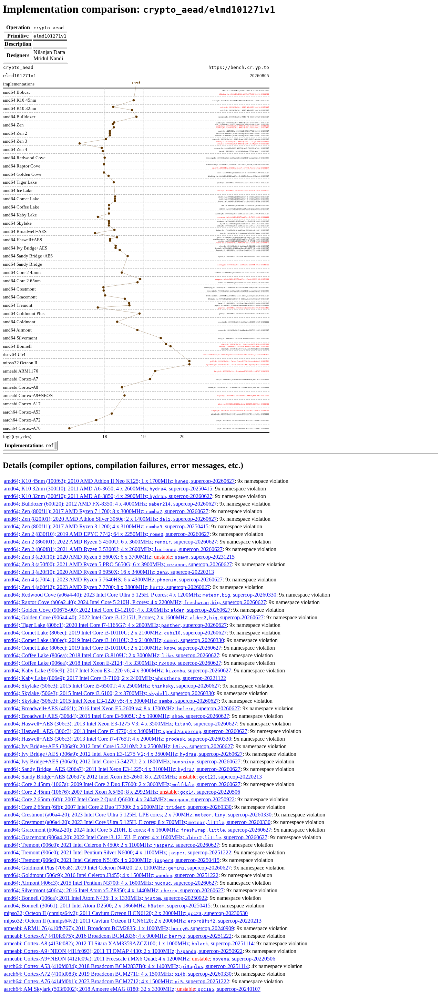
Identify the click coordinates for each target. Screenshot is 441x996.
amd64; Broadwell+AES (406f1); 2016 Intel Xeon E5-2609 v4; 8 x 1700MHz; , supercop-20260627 (122, 708)
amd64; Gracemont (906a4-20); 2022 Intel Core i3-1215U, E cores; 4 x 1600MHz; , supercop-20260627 (135, 837)
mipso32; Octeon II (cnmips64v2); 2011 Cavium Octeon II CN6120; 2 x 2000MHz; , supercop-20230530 (126, 913)
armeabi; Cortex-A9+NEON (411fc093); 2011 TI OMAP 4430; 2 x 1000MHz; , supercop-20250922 (123, 951)
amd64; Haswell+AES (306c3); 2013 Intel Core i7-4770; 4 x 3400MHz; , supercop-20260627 (125, 731)
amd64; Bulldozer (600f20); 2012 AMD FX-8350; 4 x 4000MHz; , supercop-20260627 (110, 504)
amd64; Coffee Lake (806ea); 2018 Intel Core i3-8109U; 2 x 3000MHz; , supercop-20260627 (111, 655)
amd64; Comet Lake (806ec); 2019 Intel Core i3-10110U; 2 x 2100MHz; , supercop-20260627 (115, 633)
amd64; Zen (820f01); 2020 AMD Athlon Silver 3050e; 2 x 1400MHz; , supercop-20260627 (110, 519)
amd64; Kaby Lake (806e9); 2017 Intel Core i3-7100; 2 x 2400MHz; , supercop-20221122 (115, 678)
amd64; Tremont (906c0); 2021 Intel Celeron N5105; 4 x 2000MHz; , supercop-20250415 (111, 860)
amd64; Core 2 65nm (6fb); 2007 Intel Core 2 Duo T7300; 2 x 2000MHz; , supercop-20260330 (118, 807)
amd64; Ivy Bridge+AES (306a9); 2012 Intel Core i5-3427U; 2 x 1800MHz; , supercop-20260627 (122, 761)
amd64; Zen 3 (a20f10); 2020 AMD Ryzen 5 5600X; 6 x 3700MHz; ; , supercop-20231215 (119, 557)
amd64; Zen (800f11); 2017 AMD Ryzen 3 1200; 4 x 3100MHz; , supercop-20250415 (106, 526)
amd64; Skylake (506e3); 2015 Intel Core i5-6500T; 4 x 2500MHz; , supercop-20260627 (112, 686)
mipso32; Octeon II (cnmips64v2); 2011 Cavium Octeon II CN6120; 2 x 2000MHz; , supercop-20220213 (132, 921)
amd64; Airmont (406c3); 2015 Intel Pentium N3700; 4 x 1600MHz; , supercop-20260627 (110, 883)
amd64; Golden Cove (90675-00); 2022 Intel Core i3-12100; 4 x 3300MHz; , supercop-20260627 (117, 610)
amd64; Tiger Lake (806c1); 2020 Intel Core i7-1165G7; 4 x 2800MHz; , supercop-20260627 (115, 625)
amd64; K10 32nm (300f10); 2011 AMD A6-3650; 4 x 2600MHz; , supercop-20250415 (108, 488)
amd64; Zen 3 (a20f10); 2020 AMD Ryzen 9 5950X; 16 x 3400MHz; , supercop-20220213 (109, 572)
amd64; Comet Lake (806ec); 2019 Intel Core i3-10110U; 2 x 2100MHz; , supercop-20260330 (114, 640)
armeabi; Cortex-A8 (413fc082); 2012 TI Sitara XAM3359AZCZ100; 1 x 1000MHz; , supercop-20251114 (129, 943)
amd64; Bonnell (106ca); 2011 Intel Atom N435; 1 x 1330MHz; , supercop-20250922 (105, 898)
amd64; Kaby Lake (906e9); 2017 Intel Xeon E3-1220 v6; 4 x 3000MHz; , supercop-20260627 (117, 670)
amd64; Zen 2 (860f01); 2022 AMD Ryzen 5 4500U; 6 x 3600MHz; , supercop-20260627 (110, 542)
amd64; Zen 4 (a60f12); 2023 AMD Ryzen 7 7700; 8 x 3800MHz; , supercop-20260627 (107, 587)
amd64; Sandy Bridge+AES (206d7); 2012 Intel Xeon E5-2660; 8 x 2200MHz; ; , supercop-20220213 (133, 777)
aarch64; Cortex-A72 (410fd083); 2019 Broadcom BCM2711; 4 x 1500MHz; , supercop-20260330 (118, 974)
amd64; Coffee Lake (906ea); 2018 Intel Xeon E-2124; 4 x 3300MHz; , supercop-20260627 (112, 663)
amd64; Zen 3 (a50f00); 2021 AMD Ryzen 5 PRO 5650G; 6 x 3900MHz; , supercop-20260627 (118, 564)
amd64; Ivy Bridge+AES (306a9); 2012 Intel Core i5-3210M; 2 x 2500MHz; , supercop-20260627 (118, 746)
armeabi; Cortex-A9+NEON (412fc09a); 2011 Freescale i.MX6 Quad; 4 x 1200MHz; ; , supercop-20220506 (139, 959)
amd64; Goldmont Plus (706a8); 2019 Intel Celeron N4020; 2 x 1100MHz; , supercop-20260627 (117, 868)
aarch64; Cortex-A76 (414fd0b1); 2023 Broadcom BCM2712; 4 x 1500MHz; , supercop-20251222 (116, 981)
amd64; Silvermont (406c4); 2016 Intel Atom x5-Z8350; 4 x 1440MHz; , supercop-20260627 (114, 890)
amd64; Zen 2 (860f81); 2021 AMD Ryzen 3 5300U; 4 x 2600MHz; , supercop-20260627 (113, 549)
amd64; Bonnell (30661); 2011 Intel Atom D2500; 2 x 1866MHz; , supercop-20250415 (107, 905)
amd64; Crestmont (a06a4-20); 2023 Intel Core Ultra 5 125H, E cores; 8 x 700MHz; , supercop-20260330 (137, 822)
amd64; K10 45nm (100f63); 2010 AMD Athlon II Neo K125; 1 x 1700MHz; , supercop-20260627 (119, 481)
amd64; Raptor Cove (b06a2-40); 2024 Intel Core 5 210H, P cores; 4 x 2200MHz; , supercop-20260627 (135, 602)
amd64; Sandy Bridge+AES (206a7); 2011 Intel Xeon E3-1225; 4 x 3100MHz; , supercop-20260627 (122, 769)
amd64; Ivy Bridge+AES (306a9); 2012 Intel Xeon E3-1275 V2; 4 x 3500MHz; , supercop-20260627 (123, 754)
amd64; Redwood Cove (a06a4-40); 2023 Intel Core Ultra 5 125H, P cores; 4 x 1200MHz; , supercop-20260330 (140, 595)
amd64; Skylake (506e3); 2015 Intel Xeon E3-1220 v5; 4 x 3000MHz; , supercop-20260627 (111, 701)
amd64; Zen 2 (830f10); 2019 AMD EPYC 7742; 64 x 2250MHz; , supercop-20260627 (106, 534)
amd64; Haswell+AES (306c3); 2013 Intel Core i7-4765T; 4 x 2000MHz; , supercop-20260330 (117, 739)
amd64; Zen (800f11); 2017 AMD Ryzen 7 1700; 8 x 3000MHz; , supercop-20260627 (106, 511)
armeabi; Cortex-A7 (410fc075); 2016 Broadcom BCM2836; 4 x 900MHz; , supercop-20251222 (118, 936)
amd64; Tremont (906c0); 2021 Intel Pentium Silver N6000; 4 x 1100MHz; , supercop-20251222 (117, 852)
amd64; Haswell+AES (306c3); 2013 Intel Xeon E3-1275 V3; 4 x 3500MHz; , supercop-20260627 (120, 723)
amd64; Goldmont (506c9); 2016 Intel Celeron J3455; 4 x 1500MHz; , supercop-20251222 (111, 875)
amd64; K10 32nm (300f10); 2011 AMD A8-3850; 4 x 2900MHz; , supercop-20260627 (108, 496)
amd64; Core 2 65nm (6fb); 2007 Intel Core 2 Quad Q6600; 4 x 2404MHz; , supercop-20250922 (119, 799)
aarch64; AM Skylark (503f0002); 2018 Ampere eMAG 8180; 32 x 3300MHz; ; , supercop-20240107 (132, 989)
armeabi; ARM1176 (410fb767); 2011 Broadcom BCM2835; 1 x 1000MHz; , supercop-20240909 (119, 928)
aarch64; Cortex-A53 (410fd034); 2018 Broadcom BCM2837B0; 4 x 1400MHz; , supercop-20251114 (126, 966)
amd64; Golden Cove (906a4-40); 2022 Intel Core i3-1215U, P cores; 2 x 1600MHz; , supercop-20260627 (134, 617)
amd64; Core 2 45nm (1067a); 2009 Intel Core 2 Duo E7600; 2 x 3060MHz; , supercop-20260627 (122, 784)
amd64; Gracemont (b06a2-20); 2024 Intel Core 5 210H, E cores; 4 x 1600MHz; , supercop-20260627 (137, 830)
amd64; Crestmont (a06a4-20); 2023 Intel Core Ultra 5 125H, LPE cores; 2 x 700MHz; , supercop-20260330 (137, 814)
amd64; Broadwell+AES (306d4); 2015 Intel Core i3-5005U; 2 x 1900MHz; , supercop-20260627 (116, 716)
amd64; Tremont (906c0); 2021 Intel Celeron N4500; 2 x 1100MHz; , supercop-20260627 (111, 845)
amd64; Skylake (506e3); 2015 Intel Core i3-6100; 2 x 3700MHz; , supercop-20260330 (109, 693)
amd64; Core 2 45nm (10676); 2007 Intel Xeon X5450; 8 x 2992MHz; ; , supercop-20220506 (122, 792)
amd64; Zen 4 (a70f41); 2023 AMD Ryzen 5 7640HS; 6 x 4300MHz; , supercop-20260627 (113, 579)
